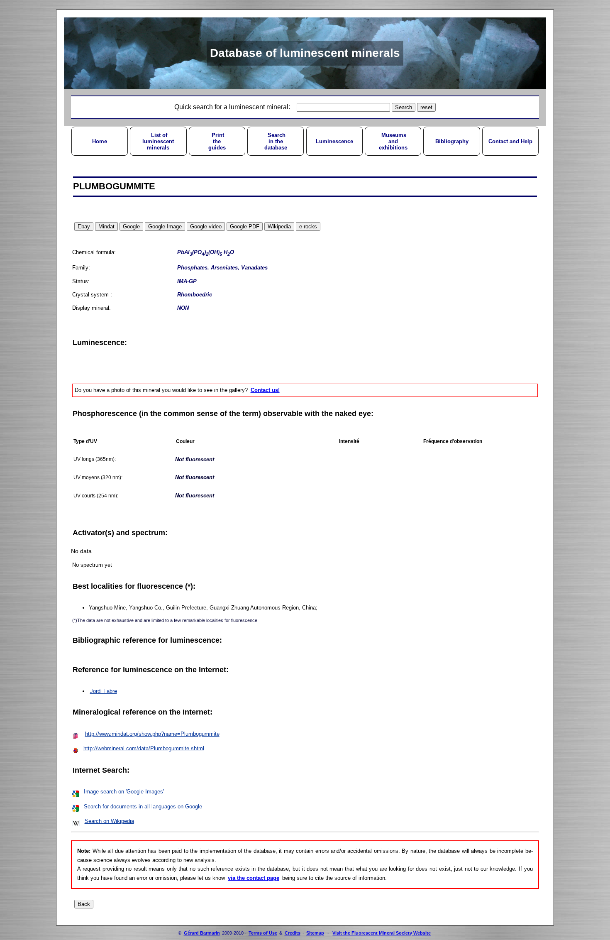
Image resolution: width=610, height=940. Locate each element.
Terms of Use (263, 932)
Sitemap (315, 932)
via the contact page (253, 878)
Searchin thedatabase (275, 141)
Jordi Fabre (103, 691)
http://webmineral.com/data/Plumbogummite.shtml (143, 748)
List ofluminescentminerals (158, 141)
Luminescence (334, 141)
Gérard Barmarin (202, 932)
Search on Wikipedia (109, 821)
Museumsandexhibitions (393, 141)
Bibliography (451, 141)
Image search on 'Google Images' (124, 791)
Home (99, 141)
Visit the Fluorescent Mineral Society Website (381, 932)
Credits (292, 932)
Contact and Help (510, 141)
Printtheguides (217, 141)
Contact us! (265, 390)
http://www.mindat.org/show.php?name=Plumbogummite (152, 734)
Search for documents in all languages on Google (143, 806)
